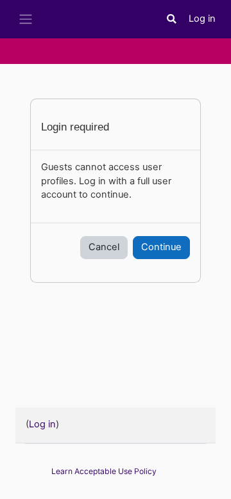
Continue (161, 247)
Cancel (104, 247)
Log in (202, 18)
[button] (172, 19)
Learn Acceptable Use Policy (104, 471)
